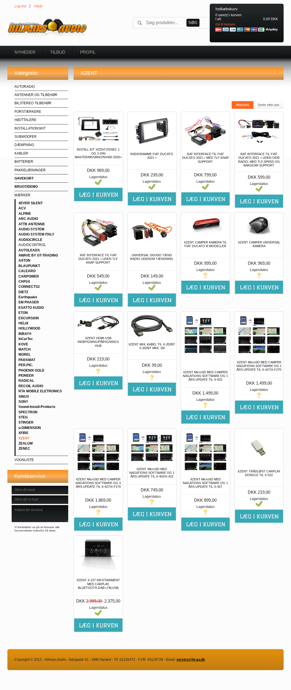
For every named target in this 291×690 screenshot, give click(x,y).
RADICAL (26, 381)
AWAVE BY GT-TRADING (38, 255)
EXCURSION (28, 318)
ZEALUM (25, 443)
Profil (87, 52)
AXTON (24, 260)
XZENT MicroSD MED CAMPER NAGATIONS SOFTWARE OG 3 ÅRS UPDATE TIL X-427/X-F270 (98, 483)
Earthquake (27, 297)
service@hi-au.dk (190, 660)
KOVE (23, 344)
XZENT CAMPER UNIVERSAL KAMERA (259, 244)
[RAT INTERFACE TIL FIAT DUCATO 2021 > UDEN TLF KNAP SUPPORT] (98, 232)
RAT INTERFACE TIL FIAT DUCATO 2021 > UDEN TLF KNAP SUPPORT (98, 258)
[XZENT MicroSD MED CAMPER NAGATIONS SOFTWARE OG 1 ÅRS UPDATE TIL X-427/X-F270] (259, 335)
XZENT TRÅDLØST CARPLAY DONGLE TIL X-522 (259, 473)
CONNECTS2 (29, 287)
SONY (23, 402)
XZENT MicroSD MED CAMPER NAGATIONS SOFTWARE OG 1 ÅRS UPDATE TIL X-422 (205, 375)
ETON (23, 313)
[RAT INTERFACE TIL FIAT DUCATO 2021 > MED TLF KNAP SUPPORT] (205, 131)
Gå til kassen (225, 24)
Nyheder (25, 52)
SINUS (23, 397)
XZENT (24, 438)
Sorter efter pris (268, 105)
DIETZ (23, 292)
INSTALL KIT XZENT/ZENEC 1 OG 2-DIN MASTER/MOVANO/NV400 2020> (98, 153)
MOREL (24, 355)
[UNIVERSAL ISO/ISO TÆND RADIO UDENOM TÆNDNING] (152, 232)
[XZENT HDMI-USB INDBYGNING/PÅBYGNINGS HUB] (98, 323)
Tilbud (57, 52)
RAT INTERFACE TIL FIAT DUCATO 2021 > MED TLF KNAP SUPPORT (205, 157)
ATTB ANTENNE (31, 224)
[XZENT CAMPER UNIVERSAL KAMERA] (259, 225)
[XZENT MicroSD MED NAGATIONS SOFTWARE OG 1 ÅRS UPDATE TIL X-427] (205, 452)
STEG (23, 417)
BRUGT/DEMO (26, 187)
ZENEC (24, 449)
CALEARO (27, 271)
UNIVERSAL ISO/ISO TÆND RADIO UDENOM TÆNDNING (151, 256)
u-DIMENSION (29, 428)
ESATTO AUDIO (31, 308)
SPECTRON (28, 412)
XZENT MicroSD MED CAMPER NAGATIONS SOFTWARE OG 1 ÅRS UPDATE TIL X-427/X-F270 (259, 365)
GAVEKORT (24, 178)
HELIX (23, 323)
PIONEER (26, 376)
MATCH (24, 349)
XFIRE (23, 433)
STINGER (26, 422)
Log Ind (20, 6)
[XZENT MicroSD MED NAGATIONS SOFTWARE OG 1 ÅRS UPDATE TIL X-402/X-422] (152, 447)
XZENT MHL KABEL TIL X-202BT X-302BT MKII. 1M (151, 346)
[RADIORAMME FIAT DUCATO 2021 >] (152, 131)
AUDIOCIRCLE (30, 240)
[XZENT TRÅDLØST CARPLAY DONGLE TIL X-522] (259, 448)
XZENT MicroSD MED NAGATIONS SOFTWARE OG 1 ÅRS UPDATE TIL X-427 (205, 483)
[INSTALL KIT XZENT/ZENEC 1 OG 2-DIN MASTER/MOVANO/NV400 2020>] (98, 128)
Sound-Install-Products (36, 407)
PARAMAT (26, 360)
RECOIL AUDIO (30, 386)
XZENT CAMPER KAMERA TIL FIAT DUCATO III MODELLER (205, 244)
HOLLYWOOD (29, 328)
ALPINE (24, 214)
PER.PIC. (25, 365)
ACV (22, 208)
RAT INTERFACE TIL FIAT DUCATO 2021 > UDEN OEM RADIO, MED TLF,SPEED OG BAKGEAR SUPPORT (259, 159)
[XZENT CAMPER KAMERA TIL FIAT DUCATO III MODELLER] (205, 225)
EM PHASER (28, 302)
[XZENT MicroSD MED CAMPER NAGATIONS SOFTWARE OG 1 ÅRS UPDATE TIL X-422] (205, 340)
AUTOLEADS (29, 250)
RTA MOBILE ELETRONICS (40, 391)
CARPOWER (28, 276)
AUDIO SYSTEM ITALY (36, 234)
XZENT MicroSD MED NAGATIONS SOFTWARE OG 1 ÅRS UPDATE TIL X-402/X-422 (151, 472)
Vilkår (38, 6)
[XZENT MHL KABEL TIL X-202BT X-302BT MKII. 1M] (152, 326)
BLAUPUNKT (29, 266)
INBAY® (25, 334)
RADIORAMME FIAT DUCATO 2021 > (151, 155)
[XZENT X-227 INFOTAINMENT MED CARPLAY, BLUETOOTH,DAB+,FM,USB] (98, 556)
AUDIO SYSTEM (31, 229)
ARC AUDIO (28, 219)
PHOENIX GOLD (31, 370)
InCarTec (25, 339)
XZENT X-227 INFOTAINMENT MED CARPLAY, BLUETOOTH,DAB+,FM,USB (98, 583)
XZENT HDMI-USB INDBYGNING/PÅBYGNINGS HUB (98, 341)
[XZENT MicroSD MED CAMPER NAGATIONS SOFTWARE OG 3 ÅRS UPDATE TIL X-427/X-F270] (98, 452)
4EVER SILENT (30, 203)
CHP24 (24, 281)
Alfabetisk (242, 105)
